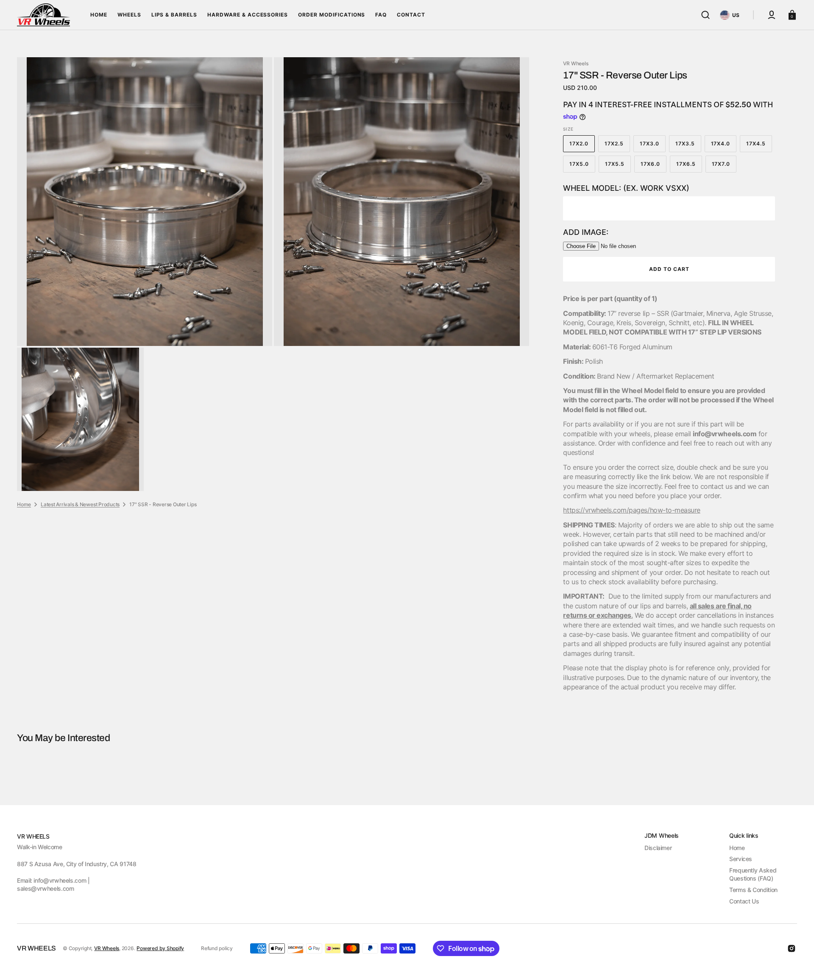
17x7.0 (724, 167)
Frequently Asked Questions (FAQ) (752, 874)
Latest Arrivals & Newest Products (80, 504)
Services (740, 858)
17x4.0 (724, 146)
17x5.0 (582, 167)
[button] (705, 15)
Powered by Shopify (160, 948)
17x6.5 (689, 167)
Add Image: (585, 232)
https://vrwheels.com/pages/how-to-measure (631, 510)
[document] (273, 274)
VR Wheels (106, 948)
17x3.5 (688, 146)
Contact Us (744, 901)
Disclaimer (658, 847)
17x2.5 (617, 146)
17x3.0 (653, 146)
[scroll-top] (796, 955)
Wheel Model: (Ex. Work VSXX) (626, 188)
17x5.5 (618, 167)
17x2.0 (582, 146)
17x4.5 (759, 146)
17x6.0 (653, 167)
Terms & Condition (753, 889)
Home (24, 504)
